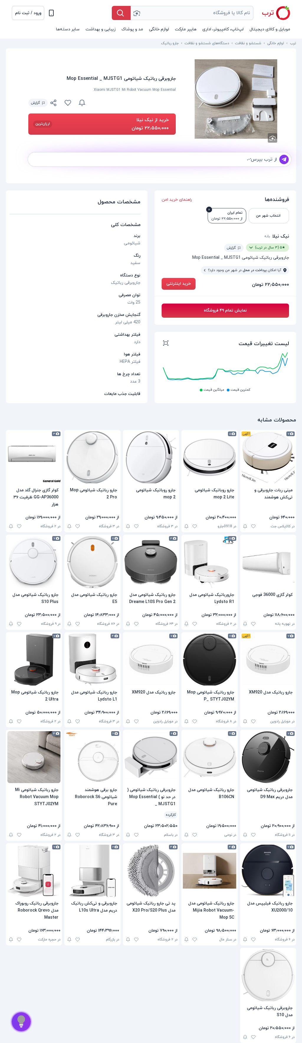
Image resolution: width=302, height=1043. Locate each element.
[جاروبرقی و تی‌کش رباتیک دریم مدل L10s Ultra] (92, 871)
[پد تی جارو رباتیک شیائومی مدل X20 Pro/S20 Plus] (151, 871)
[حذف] (209, 209)
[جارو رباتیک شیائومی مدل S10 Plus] (33, 562)
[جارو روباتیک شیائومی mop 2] (151, 457)
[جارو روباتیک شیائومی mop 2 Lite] (209, 457)
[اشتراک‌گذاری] (53, 103)
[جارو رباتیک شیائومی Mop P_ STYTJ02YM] (209, 660)
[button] (28, 13)
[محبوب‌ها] (67, 102)
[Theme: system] (51, 13)
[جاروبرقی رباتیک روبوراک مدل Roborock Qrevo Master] (33, 871)
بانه (267, 236)
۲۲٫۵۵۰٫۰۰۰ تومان (270, 284)
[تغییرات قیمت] (82, 102)
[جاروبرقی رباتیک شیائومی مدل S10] (268, 975)
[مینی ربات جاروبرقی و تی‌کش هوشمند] (268, 457)
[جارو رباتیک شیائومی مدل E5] (92, 562)
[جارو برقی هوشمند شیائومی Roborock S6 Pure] (92, 757)
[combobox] (192, 13)
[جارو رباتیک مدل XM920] (268, 660)
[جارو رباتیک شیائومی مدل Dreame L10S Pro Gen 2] (151, 562)
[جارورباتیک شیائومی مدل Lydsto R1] (209, 562)
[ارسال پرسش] (284, 159)
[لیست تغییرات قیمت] (166, 344)
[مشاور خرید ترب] (21, 1021)
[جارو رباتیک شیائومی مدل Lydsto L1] (92, 660)
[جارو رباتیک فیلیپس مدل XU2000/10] (268, 871)
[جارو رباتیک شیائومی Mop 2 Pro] (92, 457)
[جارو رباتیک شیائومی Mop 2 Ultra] (33, 660)
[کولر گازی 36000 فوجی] (268, 562)
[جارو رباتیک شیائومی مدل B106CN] (209, 757)
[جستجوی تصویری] (136, 13)
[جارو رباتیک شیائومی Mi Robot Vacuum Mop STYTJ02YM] (33, 757)
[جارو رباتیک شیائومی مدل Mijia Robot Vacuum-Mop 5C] (209, 871)
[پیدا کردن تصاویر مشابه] (272, 138)
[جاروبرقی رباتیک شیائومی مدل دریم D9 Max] (268, 757)
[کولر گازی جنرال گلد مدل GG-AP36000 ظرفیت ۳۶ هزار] (33, 457)
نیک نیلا (280, 236)
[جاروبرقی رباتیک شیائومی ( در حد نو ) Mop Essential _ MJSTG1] (151, 757)
